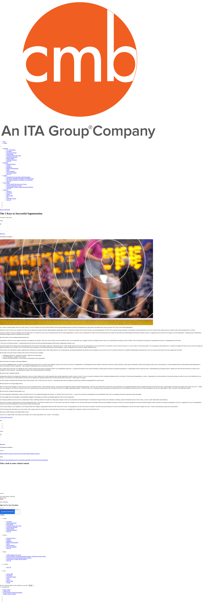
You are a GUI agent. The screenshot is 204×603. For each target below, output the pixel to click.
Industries (5, 162)
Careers (8, 194)
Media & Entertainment (12, 168)
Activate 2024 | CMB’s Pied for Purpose (16, 559)
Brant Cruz (2, 233)
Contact (5, 143)
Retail (7, 170)
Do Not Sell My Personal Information (12, 592)
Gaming (8, 165)
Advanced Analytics (11, 152)
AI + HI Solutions (10, 150)
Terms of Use (6, 591)
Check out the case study (6, 417)
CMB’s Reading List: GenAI (13, 555)
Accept (30, 585)
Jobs (4, 141)
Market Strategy (10, 158)
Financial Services (11, 164)
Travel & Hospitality (11, 172)
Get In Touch (3, 498)
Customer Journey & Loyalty (13, 155)
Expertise (5, 148)
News (7, 578)
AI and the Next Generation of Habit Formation (18, 177)
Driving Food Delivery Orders (14, 185)
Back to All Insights (5, 209)
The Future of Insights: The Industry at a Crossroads (19, 180)
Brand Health (9, 154)
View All (8, 161)
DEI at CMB (9, 195)
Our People (9, 192)
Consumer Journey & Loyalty (13, 526)
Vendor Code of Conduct (9, 594)
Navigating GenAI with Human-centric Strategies (18, 557)
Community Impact (11, 198)
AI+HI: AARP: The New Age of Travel (16, 184)
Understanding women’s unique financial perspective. (19, 187)
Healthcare (9, 167)
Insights (5, 175)
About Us (5, 190)
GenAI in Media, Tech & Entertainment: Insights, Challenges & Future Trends (26, 556)
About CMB (9, 574)
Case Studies (6, 182)
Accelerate (9, 151)
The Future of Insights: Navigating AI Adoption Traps (19, 178)
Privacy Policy (7, 589)
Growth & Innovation (11, 157)
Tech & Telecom (10, 171)
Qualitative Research (11, 160)
